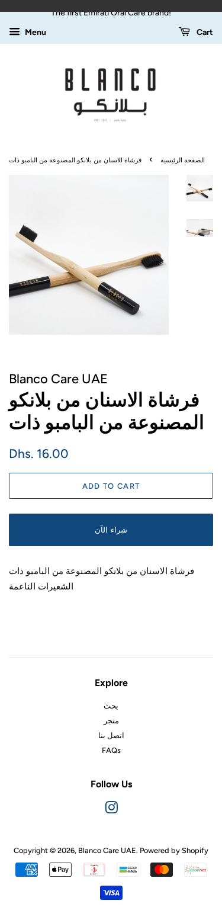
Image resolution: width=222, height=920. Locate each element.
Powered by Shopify (174, 850)
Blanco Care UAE (107, 850)
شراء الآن (111, 529)
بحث (111, 705)
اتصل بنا (111, 735)
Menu (34, 32)
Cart (204, 32)
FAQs (111, 750)
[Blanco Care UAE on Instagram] (111, 810)
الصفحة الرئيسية (182, 160)
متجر (111, 720)
